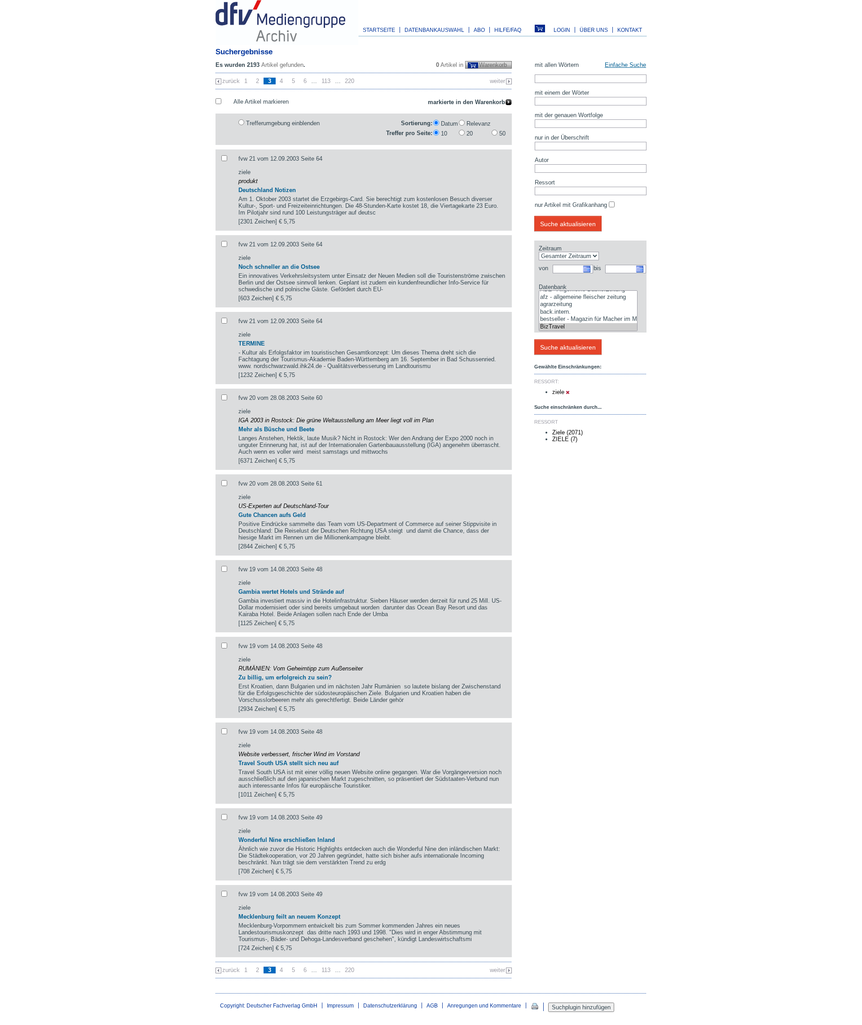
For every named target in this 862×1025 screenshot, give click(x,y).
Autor (542, 160)
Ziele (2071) (567, 432)
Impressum (340, 1005)
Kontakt (629, 30)
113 (325, 81)
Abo (479, 30)
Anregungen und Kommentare (484, 1005)
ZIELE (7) (564, 439)
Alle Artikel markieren (261, 101)
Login (562, 30)
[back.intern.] (588, 312)
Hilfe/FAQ (507, 30)
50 (502, 133)
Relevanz (478, 123)
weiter (497, 81)
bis (597, 268)
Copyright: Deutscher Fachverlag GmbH (268, 1005)
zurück (231, 81)
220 (349, 81)
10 (444, 133)
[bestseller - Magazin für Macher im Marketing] (588, 319)
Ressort (545, 182)
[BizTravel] (588, 327)
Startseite (379, 30)
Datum (449, 123)
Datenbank (553, 287)
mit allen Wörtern (557, 64)
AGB (432, 1005)
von (543, 268)
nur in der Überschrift (562, 137)
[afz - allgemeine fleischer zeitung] (588, 297)
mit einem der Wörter (562, 92)
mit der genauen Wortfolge (569, 115)
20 (469, 133)
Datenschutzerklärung (390, 1005)
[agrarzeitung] (588, 304)
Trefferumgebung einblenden (283, 123)
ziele (559, 392)
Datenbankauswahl (434, 30)
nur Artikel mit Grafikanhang (571, 204)
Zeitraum (550, 248)
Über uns (594, 30)
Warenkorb (493, 64)
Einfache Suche (625, 64)
